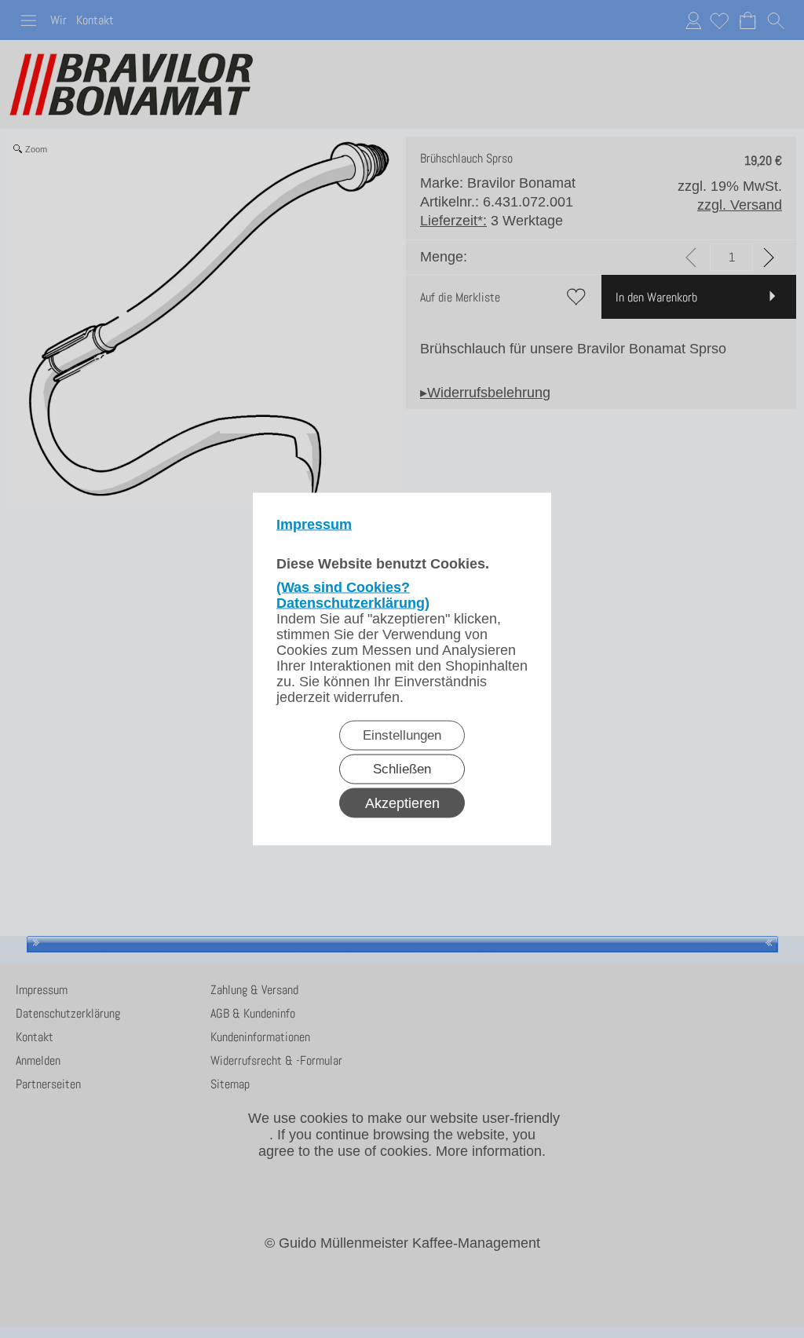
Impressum (314, 524)
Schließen (402, 769)
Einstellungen (402, 735)
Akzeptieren (402, 803)
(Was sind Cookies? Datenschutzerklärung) (352, 595)
